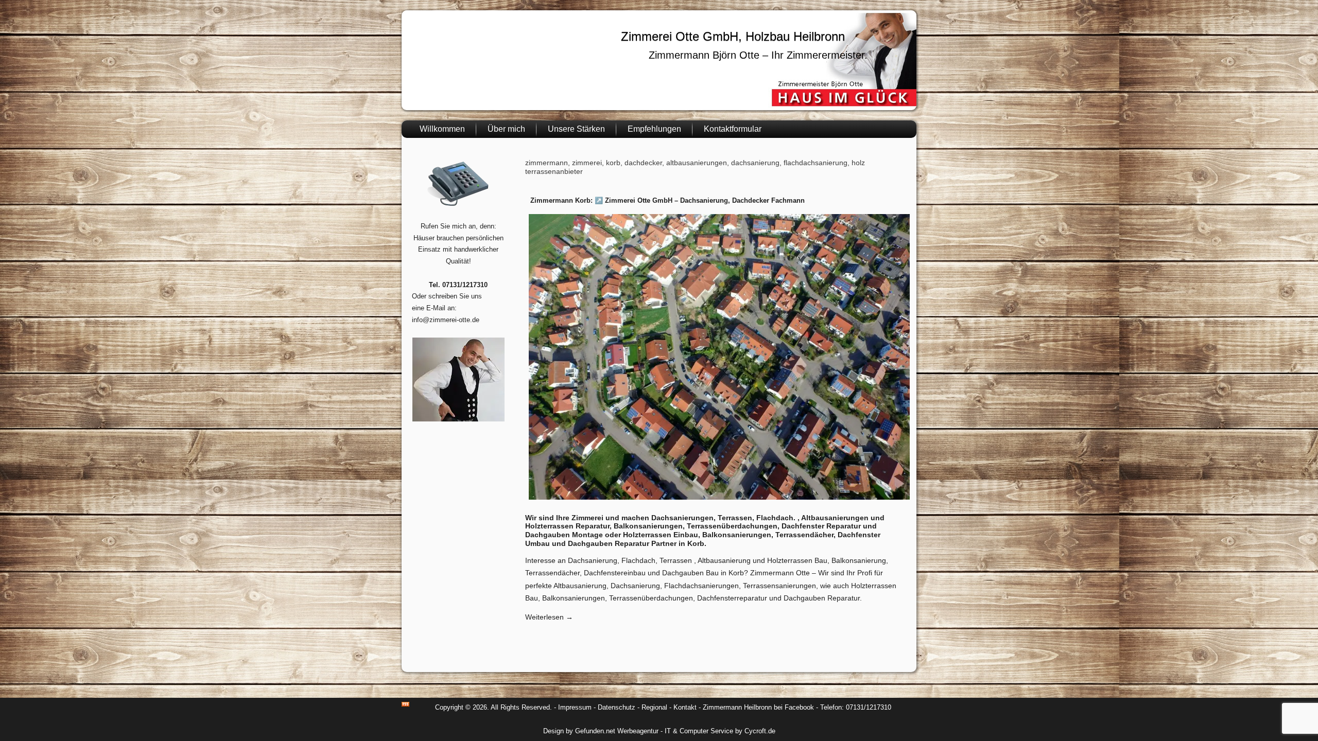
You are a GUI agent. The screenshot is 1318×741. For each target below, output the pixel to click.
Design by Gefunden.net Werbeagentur (600, 731)
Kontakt (685, 707)
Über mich (506, 129)
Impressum (575, 707)
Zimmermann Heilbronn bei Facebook (758, 707)
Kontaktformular (732, 129)
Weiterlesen (549, 617)
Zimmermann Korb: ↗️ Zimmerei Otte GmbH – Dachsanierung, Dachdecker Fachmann (667, 200)
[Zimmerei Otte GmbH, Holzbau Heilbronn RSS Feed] (405, 704)
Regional (654, 707)
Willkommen (442, 129)
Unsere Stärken (576, 129)
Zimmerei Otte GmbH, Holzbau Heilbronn (733, 36)
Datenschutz (616, 707)
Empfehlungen (654, 129)
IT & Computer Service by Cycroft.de (720, 731)
